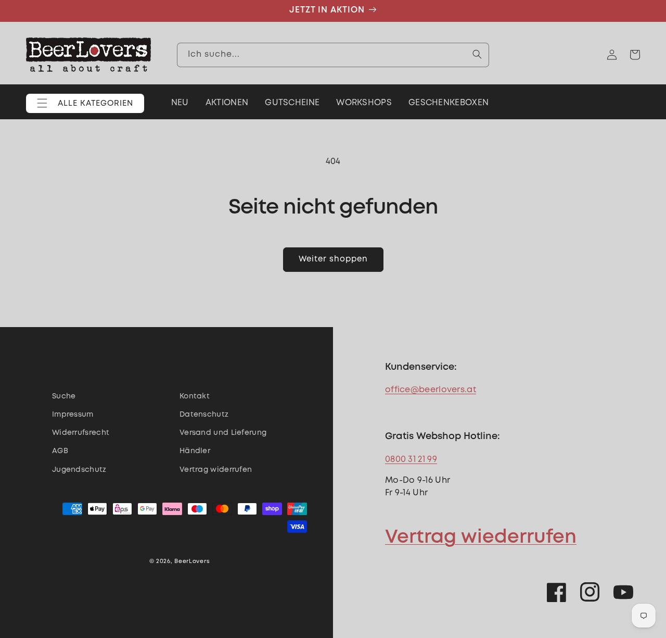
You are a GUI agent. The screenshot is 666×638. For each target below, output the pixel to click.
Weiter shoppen (333, 259)
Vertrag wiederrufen (481, 537)
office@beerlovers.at (430, 390)
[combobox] (333, 54)
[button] (85, 103)
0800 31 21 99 (411, 460)
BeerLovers (192, 561)
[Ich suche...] (477, 54)
